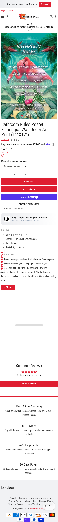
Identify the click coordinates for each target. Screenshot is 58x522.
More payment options (29, 204)
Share (8, 287)
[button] (2, 16)
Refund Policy (30, 501)
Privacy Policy (15, 501)
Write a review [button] (29, 383)
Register (9, 11)
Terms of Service (16, 504)
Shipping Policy (46, 501)
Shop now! (45, 4)
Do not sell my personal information (35, 498)
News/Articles (33, 504)
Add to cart (29, 181)
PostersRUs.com (37, 508)
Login (3, 11)
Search (13, 498)
